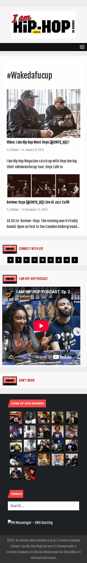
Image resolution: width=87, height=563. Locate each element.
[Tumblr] (75, 260)
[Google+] (26, 260)
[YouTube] (59, 260)
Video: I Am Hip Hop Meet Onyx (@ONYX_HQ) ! (38, 142)
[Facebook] (18, 260)
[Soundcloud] (67, 260)
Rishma (14, 150)
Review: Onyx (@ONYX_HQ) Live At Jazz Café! (38, 202)
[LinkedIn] (51, 260)
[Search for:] (43, 505)
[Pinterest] (42, 260)
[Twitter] (10, 260)
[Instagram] (34, 260)
